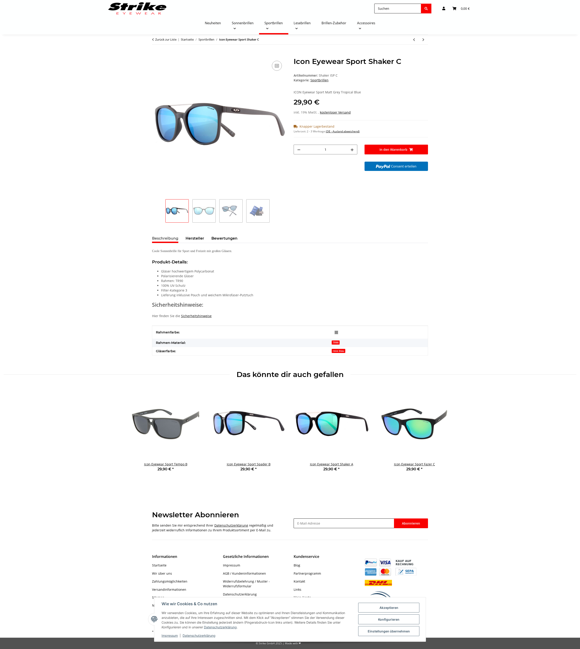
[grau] (336, 332)
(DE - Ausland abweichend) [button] (343, 131)
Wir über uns (162, 573)
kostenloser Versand (335, 112)
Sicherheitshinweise (196, 316)
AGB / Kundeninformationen (244, 573)
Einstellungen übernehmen (389, 631)
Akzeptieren (388, 608)
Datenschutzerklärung (220, 627)
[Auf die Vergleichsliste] (277, 66)
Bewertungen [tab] (224, 238)
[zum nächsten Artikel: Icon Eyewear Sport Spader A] (423, 39)
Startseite (159, 565)
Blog (297, 565)
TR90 (335, 342)
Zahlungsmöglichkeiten (169, 581)
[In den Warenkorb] (155, 54)
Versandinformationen (169, 589)
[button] (444, 8)
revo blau (338, 350)
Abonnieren (411, 523)
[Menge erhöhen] (352, 149)
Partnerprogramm (307, 573)
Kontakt (299, 581)
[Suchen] (426, 8)
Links (297, 589)
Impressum (170, 635)
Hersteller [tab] (195, 238)
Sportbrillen (319, 80)
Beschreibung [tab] (165, 238)
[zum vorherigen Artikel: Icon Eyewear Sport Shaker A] (414, 39)
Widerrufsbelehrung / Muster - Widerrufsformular (246, 583)
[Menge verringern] (299, 149)
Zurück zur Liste (165, 39)
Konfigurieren (388, 619)
